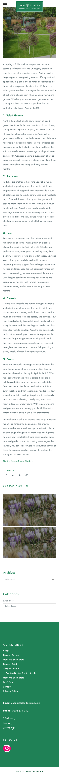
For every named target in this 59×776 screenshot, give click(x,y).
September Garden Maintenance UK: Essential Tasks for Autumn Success (29, 506)
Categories (8, 601)
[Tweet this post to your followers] (13, 475)
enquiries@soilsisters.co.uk (25, 703)
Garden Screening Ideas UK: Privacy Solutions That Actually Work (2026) (29, 538)
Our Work (8, 682)
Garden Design (10, 461)
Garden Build (10, 664)
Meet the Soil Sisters (13, 659)
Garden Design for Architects (21, 673)
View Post (29, 516)
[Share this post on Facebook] (6, 475)
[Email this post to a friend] (26, 475)
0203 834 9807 (21, 711)
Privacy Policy (10, 691)
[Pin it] (20, 475)
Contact (7, 686)
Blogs (6, 650)
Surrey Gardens (25, 461)
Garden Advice (11, 655)
